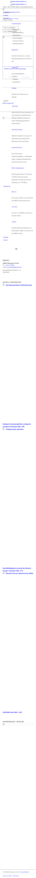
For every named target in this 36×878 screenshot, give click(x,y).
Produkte (5, 15)
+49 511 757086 (9, 265)
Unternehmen (6, 186)
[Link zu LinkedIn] (29, 873)
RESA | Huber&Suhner (18, 168)
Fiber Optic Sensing (17, 129)
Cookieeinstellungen (24, 872)
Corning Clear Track (17, 147)
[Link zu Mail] (32, 873)
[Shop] (3, 243)
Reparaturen (15, 50)
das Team (14, 207)
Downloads (15, 67)
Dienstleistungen (16, 23)
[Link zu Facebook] (26, 873)
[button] (6, 12)
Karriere (14, 222)
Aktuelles (5, 237)
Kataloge (14, 88)
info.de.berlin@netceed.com (14, 267)
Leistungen (6, 18)
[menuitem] (18, 245)
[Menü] (16, 248)
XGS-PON (15, 106)
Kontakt (5, 240)
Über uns (14, 192)
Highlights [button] (6, 101)
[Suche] (4, 245)
